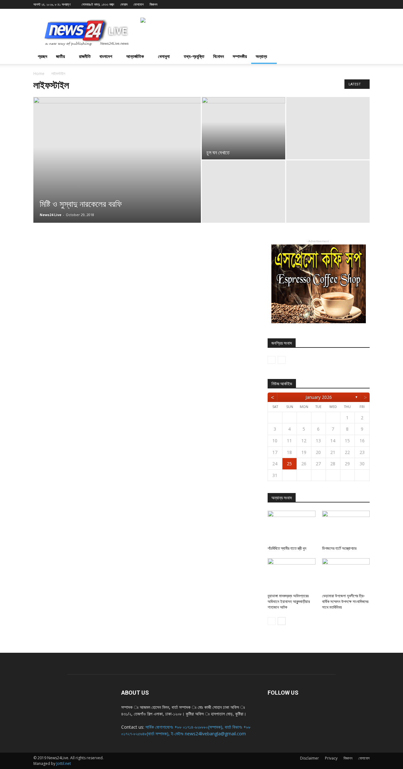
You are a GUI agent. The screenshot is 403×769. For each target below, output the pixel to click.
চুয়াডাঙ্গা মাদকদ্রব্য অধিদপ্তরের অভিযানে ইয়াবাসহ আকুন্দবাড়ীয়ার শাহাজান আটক (289, 602)
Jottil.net (63, 763)
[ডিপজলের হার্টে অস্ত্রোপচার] (346, 527)
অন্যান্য (261, 56)
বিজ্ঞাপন (153, 4)
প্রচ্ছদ (42, 56)
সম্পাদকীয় (240, 56)
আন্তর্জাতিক (135, 56)
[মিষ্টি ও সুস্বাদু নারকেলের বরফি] (117, 170)
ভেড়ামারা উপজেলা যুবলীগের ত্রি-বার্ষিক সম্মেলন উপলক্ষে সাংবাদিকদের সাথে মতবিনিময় (345, 602)
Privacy (331, 758)
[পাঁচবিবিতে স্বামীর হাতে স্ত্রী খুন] (291, 527)
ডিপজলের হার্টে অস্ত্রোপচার (339, 548)
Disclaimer (309, 758)
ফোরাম (124, 4)
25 (289, 464)
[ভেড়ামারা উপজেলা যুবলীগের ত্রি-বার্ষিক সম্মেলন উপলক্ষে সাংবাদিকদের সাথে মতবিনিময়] (346, 574)
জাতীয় (60, 56)
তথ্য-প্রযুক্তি (194, 56)
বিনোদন (218, 56)
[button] (362, 56)
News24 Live (50, 214)
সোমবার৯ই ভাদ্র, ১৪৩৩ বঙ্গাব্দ (98, 4)
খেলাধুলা (164, 56)
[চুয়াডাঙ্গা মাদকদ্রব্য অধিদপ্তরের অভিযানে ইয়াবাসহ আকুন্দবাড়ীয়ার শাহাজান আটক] (291, 574)
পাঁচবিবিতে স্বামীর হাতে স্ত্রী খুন (287, 548)
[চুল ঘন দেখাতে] (243, 128)
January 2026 (318, 397)
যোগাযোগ (138, 4)
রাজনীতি (85, 56)
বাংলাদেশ (105, 56)
